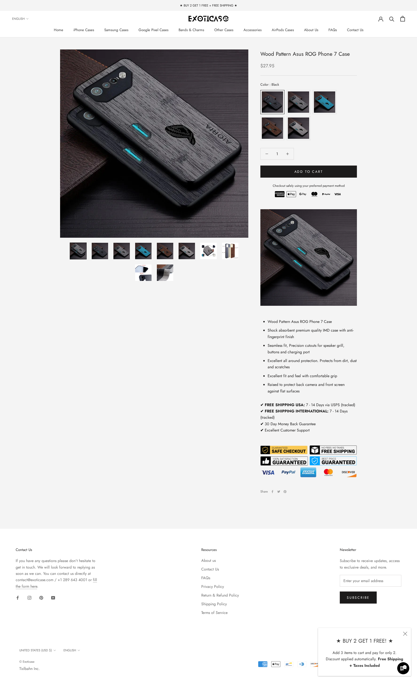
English (18, 18)
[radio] (272, 102)
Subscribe (358, 597)
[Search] (391, 18)
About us (208, 560)
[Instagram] (29, 597)
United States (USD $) (35, 650)
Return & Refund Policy (220, 595)
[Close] (405, 634)
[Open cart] (402, 18)
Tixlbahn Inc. (29, 668)
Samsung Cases (116, 30)
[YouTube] (53, 597)
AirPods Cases (283, 30)
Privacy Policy (212, 586)
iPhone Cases (83, 30)
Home (58, 30)
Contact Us (355, 30)
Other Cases (223, 30)
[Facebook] (272, 491)
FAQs (332, 30)
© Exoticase (27, 661)
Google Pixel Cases (153, 30)
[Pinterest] (285, 491)
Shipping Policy (214, 604)
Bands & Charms (191, 30)
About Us (311, 30)
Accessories (252, 30)
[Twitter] (278, 491)
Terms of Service (214, 612)
